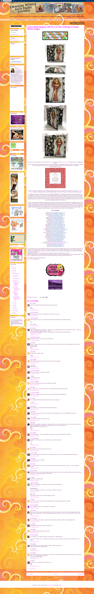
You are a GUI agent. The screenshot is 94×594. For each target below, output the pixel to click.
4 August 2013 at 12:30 (34, 379)
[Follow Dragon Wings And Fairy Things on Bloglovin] (16, 62)
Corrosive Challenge (66, 162)
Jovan (31, 365)
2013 (13, 271)
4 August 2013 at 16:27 (34, 414)
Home (12, 19)
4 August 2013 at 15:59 (34, 409)
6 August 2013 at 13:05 (34, 497)
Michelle (32, 432)
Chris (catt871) (33, 438)
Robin (31, 387)
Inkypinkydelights (33, 337)
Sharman (32, 417)
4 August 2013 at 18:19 (34, 420)
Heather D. (32, 470)
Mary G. (31, 303)
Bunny (31, 411)
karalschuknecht (33, 370)
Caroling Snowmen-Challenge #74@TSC (15, 293)
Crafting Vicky (33, 482)
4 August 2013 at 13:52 (34, 395)
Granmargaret (33, 504)
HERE (74, 204)
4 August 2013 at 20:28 (34, 430)
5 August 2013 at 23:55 (34, 468)
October (15, 276)
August (14, 280)
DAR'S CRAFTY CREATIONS (35, 333)
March (14, 309)
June (14, 303)
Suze (31, 499)
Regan (51, 162)
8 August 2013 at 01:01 (34, 532)
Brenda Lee (32, 452)
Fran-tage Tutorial (59, 19)
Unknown (32, 359)
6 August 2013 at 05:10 (34, 474)
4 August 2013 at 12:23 (34, 373)
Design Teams (43, 19)
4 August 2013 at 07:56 (34, 310)
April (14, 307)
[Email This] (42, 297)
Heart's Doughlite (13, 32)
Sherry (31, 458)
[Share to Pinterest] (47, 297)
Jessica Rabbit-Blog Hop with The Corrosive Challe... (16, 298)
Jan (31, 376)
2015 (13, 268)
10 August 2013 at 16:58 (34, 566)
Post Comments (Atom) (58, 577)
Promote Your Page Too (14, 34)
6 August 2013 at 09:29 (34, 480)
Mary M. (31, 406)
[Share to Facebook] (46, 297)
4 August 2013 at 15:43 (34, 403)
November (15, 275)
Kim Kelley (32, 518)
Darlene (31, 328)
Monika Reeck (33, 534)
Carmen (31, 529)
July (14, 302)
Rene (31, 560)
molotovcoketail (51, 585)
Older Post (81, 574)
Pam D (31, 523)
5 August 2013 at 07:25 (34, 435)
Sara (31, 477)
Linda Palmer (32, 312)
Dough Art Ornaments (21, 19)
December (15, 273)
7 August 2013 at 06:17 (34, 515)
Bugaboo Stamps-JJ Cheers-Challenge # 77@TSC (16, 283)
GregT (31, 342)
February (15, 310)
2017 (13, 266)
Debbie (31, 351)
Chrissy (31, 543)
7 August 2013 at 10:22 (34, 521)
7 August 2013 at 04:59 (34, 508)
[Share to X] (44, 297)
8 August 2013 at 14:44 (34, 541)
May (14, 305)
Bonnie (31, 447)
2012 (13, 312)
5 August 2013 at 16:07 (34, 456)
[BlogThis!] (43, 297)
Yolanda (31, 552)
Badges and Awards (33, 19)
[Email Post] (40, 297)
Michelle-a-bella (33, 381)
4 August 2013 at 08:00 (34, 325)
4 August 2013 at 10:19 (34, 340)
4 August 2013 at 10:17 (34, 334)
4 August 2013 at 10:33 (34, 349)
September (15, 278)
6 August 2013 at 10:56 (34, 485)
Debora (18, 68)
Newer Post (30, 574)
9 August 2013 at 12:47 (34, 550)
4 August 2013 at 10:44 (34, 357)
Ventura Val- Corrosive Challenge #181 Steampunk (16, 288)
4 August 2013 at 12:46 (34, 390)
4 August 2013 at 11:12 (34, 362)
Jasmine (32, 510)
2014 (13, 270)
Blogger (60, 585)
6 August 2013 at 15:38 (34, 502)
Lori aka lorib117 (33, 392)
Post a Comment (32, 568)
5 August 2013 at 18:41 (34, 461)
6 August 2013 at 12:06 (34, 491)
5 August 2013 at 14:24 (34, 450)
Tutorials (51, 19)
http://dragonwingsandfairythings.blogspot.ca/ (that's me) (57, 242)
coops (31, 398)
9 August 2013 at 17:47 (34, 558)
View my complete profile (16, 83)
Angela (31, 463)
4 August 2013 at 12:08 (34, 368)
